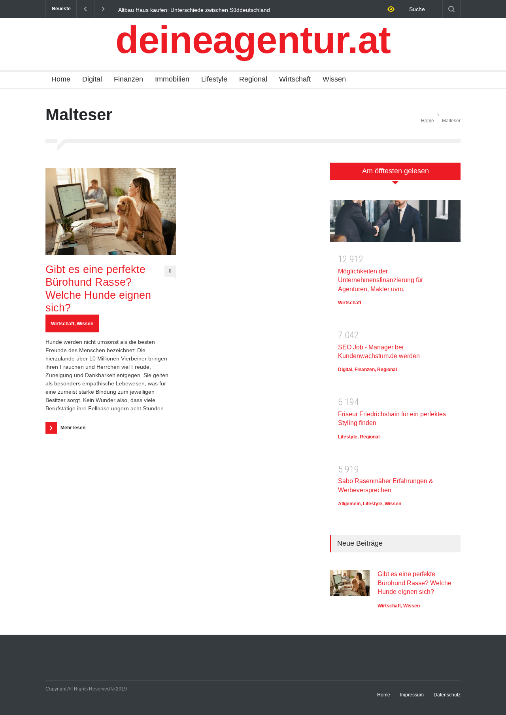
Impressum (412, 695)
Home (60, 79)
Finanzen (128, 79)
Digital (92, 79)
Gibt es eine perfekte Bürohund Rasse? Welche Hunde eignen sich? (98, 289)
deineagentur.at (253, 40)
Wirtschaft (295, 79)
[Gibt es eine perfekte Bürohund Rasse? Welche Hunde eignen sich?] (110, 211)
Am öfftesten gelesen (395, 171)
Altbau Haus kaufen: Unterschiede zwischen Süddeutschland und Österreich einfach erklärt (194, 9)
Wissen (334, 79)
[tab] (395, 175)
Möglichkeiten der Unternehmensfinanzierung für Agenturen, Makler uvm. (380, 280)
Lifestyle (214, 79)
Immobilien (172, 79)
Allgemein (349, 503)
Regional (253, 79)
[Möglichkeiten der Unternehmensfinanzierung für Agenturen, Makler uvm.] (395, 224)
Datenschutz (447, 695)
